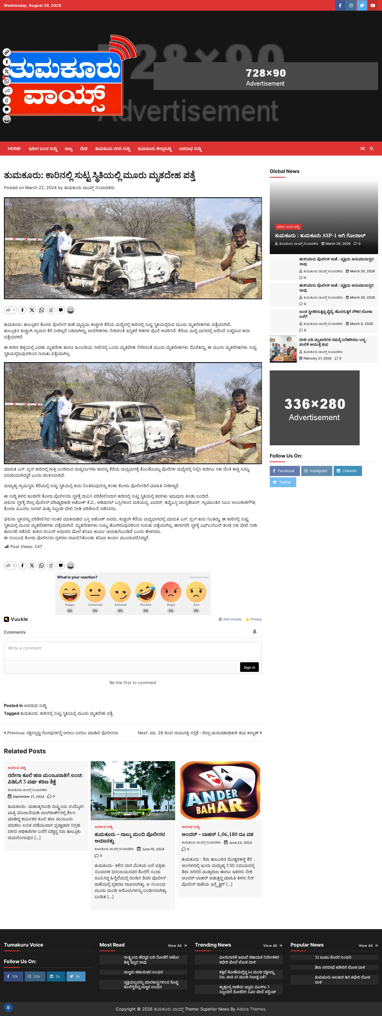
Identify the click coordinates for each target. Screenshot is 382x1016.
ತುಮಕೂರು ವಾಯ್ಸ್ (168, 1009)
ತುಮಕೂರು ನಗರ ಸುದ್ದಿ (112, 148)
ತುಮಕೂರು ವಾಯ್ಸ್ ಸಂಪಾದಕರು (89, 187)
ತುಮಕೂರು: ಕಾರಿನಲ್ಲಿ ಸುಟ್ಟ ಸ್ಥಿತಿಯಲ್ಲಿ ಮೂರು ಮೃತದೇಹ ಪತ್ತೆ (66, 713)
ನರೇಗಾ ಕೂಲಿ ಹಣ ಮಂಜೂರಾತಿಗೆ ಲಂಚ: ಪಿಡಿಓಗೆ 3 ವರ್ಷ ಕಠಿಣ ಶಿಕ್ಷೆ (45, 778)
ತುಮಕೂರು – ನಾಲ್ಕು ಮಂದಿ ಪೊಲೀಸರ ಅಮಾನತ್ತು (130, 837)
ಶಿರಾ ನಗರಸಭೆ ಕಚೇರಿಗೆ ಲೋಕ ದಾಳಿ (340, 967)
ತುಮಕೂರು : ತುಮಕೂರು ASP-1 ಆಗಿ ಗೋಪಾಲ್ (320, 235)
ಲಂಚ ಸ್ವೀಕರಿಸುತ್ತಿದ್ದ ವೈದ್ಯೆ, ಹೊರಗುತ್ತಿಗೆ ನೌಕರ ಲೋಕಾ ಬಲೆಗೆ (335, 314)
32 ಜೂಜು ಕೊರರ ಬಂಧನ (333, 957)
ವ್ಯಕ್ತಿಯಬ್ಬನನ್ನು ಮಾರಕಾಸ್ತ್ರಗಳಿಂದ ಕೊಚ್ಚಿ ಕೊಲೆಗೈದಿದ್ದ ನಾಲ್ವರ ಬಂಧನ (151, 984)
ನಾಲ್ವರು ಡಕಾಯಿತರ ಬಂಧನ (143, 971)
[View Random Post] (362, 148)
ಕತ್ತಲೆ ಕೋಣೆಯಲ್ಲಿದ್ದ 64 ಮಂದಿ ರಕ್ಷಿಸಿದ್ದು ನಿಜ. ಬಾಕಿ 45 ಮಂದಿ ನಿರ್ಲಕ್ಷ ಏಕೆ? (246, 974)
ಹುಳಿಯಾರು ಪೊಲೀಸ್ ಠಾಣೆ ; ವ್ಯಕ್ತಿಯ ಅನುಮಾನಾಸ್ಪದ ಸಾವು (336, 261)
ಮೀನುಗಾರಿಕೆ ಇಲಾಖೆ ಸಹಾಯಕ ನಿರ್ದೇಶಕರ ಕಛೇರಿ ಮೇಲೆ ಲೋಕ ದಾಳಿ (249, 959)
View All (175, 946)
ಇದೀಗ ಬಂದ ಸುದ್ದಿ (43, 148)
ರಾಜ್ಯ (68, 148)
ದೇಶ (83, 148)
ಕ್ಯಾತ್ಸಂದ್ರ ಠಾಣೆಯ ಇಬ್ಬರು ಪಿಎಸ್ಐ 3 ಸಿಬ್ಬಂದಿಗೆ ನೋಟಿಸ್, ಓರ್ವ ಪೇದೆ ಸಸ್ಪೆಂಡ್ (247, 989)
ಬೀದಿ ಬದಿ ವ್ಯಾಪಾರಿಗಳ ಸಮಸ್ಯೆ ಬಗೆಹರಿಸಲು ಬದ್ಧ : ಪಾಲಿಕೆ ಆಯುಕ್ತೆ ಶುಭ (333, 342)
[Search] (372, 148)
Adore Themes (251, 1009)
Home (14, 148)
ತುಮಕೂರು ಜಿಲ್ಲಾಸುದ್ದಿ (154, 148)
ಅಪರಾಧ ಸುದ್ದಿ (190, 148)
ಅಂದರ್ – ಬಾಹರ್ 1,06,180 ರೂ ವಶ (217, 834)
